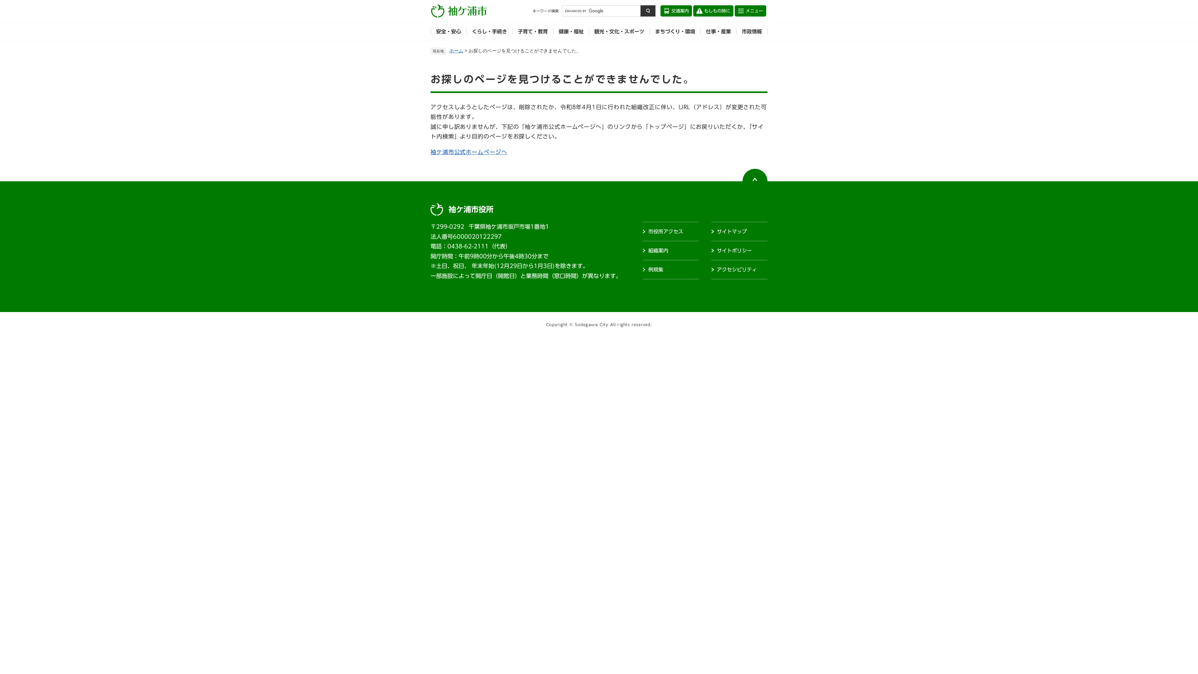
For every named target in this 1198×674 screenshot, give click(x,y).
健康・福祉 (571, 31)
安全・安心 (448, 31)
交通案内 (680, 11)
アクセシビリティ (737, 269)
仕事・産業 (718, 31)
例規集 (655, 269)
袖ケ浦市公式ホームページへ (469, 152)
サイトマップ (732, 231)
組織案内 (658, 250)
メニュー (754, 11)
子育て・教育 (533, 31)
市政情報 (752, 31)
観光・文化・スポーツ (619, 31)
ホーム (456, 50)
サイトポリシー (734, 250)
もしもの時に (717, 11)
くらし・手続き (489, 31)
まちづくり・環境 (675, 31)
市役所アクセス (665, 231)
